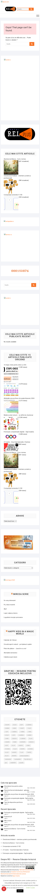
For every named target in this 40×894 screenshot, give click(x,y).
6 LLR (6, 752)
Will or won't (7, 820)
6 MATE (14, 752)
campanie (8, 759)
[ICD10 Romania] (18, 536)
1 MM (29, 731)
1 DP (6, 731)
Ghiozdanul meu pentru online (13, 786)
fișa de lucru (27, 759)
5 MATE (22, 749)
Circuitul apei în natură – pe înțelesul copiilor (18, 644)
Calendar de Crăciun (10, 640)
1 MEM (22, 731)
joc (6, 762)
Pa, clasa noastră (9, 605)
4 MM (28, 745)
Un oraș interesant (10, 600)
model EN (13, 762)
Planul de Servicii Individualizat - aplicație (16, 790)
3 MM (14, 742)
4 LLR (13, 745)
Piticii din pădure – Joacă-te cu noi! (15, 648)
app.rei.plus (16, 876)
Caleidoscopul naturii (10, 657)
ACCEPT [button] (20, 891)
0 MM (14, 728)
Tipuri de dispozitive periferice (13, 802)
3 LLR (30, 738)
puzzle (21, 762)
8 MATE (14, 755)
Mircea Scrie (21, 594)
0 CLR (14, 724)
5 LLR (15, 749)
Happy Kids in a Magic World (21, 632)
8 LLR (6, 755)
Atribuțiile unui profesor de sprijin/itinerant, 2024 (19, 794)
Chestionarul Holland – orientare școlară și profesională (20, 839)
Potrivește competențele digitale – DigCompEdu (17, 853)
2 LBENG (21, 735)
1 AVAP (22, 728)
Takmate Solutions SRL (26, 870)
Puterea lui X (8, 816)
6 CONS (30, 749)
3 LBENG (22, 738)
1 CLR (29, 728)
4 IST (6, 745)
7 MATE (29, 752)
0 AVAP (7, 724)
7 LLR (21, 752)
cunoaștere (18, 759)
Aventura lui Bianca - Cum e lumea (14, 828)
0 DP (21, 724)
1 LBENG (14, 731)
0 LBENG (29, 724)
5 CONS (7, 749)
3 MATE (7, 742)
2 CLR (7, 735)
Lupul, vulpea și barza (10, 613)
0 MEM (7, 728)
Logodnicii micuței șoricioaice (13, 617)
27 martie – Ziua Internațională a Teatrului (15, 850)
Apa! (5, 609)
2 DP (13, 735)
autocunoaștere (24, 755)
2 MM (6, 738)
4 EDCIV (31, 742)
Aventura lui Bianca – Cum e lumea (13, 843)
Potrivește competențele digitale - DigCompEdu (18, 798)
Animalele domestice (10, 653)
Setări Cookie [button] (30, 888)
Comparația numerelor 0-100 (12, 846)
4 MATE (21, 745)
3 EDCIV (14, 738)
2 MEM (29, 735)
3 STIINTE (22, 742)
